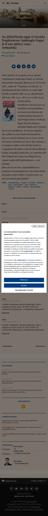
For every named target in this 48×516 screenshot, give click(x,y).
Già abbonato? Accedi (24, 290)
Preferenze (24, 280)
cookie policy (28, 251)
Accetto (24, 285)
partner (32, 262)
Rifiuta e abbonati (38, 226)
